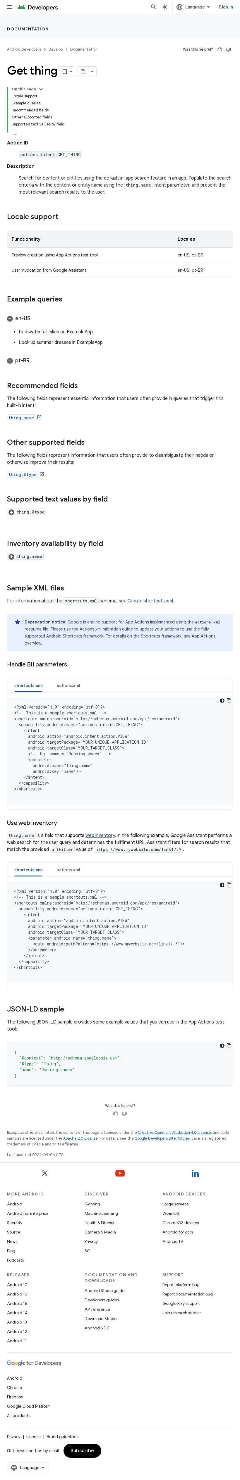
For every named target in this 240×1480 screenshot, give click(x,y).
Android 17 (17, 1284)
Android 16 (17, 1294)
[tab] (28, 685)
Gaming (92, 1204)
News (12, 1241)
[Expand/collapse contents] (40, 89)
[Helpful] (219, 49)
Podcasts (15, 1260)
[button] (120, 318)
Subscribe (82, 1451)
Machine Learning (101, 1213)
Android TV (172, 1241)
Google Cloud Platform (29, 1406)
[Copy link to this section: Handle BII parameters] (73, 665)
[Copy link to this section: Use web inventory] (63, 823)
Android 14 (17, 1312)
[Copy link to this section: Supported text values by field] (113, 499)
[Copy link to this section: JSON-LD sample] (70, 1009)
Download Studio (100, 1318)
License (33, 1436)
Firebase (15, 1397)
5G (87, 1250)
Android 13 (17, 1322)
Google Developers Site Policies (162, 1138)
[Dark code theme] (222, 700)
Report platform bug (181, 1284)
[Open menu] (9, 7)
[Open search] (153, 7)
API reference (97, 1309)
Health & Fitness (99, 1222)
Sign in (226, 7)
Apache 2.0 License (80, 1138)
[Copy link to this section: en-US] (36, 319)
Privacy (91, 1241)
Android (14, 1204)
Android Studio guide (104, 1290)
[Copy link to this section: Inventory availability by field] (109, 544)
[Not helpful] (228, 49)
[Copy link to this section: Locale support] (64, 217)
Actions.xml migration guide (106, 629)
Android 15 (17, 1303)
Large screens (175, 1204)
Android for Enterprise (27, 1213)
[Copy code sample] (229, 700)
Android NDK (97, 1328)
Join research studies (181, 1312)
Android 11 (17, 1340)
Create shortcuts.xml (150, 601)
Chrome (14, 1387)
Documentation (28, 29)
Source (13, 1232)
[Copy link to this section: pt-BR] (35, 361)
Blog (11, 1250)
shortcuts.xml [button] (28, 685)
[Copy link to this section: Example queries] (68, 299)
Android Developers (24, 49)
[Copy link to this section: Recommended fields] (84, 386)
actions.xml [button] (68, 685)
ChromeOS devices (180, 1222)
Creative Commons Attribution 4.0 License (174, 1132)
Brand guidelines (62, 1436)
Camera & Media (100, 1232)
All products (18, 1415)
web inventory (100, 835)
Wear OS (170, 1213)
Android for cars (177, 1232)
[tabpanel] (120, 751)
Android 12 (17, 1331)
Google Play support (181, 1303)
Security (14, 1222)
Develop (56, 49)
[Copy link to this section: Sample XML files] (70, 588)
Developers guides (102, 1299)
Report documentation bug (187, 1294)
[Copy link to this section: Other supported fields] (90, 443)
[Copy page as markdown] (83, 72)
